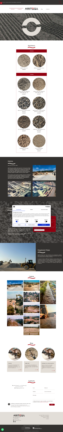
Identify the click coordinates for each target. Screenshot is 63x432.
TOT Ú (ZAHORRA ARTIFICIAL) (39, 149)
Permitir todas (44, 224)
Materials (12, 9)
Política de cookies (46, 417)
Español (60, 3)
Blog (42, 9)
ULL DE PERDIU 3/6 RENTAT (24, 129)
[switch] (26, 221)
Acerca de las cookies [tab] (44, 209)
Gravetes (10, 363)
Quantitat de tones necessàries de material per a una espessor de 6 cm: (44, 228)
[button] (1, 3)
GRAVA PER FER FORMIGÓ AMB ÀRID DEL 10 (39, 92)
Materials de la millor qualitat (48, 363)
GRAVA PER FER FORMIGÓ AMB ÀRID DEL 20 (24, 92)
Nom (34, 387)
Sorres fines (27, 363)
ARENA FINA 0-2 (24, 68)
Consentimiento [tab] (18, 209)
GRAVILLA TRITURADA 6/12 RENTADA (39, 130)
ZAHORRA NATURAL (24, 148)
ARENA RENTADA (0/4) (39, 68)
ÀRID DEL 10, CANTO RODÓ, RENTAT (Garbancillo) (39, 111)
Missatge (34, 395)
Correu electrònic (47, 391)
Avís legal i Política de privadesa (44, 415)
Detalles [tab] (31, 209)
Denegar (19, 224)
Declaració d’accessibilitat (45, 416)
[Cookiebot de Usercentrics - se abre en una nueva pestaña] (46, 206)
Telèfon (34, 391)
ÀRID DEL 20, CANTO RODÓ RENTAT (24, 111)
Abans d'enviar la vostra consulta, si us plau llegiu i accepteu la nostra (43, 401)
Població (46, 387)
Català (60, 1)
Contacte (48, 9)
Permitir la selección (31, 224)
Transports (20, 9)
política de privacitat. (44, 401)
